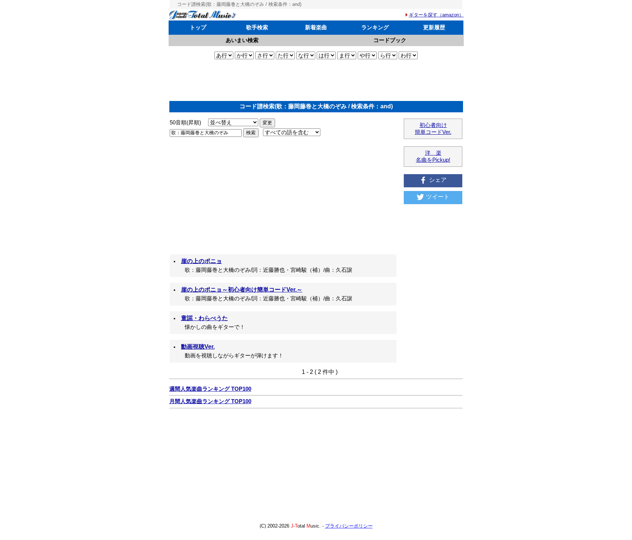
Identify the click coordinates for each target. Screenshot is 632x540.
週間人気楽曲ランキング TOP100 (210, 389)
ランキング (375, 27)
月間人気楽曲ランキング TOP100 (210, 401)
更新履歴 (434, 27)
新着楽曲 (316, 27)
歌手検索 (257, 27)
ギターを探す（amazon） (436, 15)
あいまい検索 (242, 40)
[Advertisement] (316, 80)
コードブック (389, 40)
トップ (198, 27)
